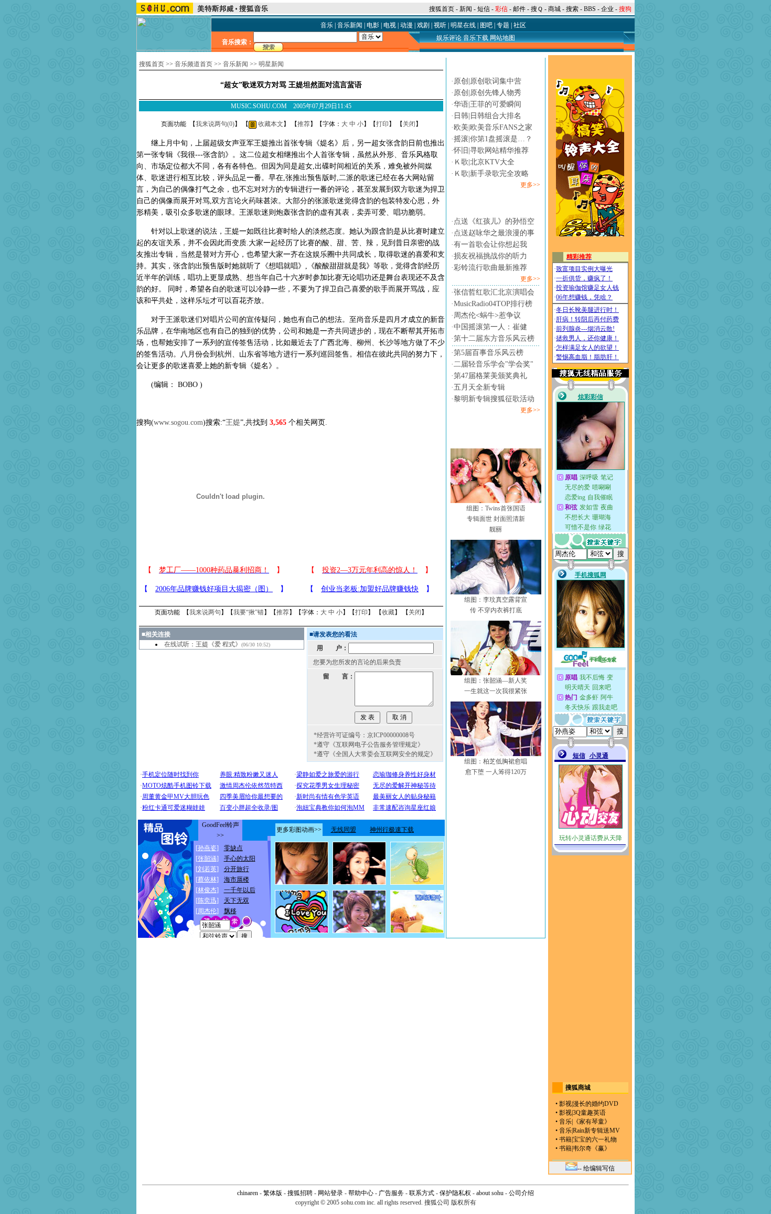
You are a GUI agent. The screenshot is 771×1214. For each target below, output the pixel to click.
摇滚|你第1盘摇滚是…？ (493, 139)
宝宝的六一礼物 (595, 1139)
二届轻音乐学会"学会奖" (493, 364)
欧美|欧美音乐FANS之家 (493, 127)
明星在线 (463, 25)
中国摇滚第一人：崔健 (490, 327)
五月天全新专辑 (479, 387)
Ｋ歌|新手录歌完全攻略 (491, 173)
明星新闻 (271, 64)
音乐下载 (475, 37)
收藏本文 (269, 124)
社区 (519, 25)
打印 (382, 124)
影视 (565, 1103)
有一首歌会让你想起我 (490, 244)
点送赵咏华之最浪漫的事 (494, 233)
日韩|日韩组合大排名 (487, 116)
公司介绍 (521, 1193)
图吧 (486, 25)
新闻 (465, 9)
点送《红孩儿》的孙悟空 (494, 221)
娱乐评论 (449, 37)
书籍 (565, 1139)
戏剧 (423, 25)
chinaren (247, 1193)
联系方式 (421, 1193)
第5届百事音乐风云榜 (488, 353)
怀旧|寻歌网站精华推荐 (491, 150)
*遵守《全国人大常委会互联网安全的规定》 (375, 754)
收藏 (388, 612)
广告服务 (391, 1193)
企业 (607, 9)
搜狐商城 (578, 1087)
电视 (389, 25)
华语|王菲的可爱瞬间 (487, 104)
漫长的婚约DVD (595, 1103)
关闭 (409, 124)
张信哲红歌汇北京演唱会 (494, 292)
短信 (483, 9)
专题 (503, 25)
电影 (373, 25)
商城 (554, 9)
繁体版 (272, 1193)
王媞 (233, 422)
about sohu (490, 1193)
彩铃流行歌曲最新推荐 (490, 267)
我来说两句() (215, 124)
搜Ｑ (537, 9)
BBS (590, 9)
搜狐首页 (441, 9)
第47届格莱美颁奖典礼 (490, 376)
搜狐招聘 (300, 1193)
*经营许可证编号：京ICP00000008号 (364, 735)
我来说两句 (205, 612)
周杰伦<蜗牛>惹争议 (487, 315)
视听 (440, 25)
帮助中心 (360, 1193)
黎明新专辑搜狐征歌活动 (494, 399)
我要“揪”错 (248, 612)
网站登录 (330, 1193)
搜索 (572, 9)
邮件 (519, 9)
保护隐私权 (455, 1193)
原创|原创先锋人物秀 (487, 93)
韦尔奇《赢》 (592, 1148)
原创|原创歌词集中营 (487, 81)
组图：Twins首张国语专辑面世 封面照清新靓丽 (496, 519)
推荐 (303, 124)
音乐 (326, 25)
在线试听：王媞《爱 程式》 (202, 644)
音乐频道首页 (193, 64)
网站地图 (502, 37)
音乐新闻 (349, 25)
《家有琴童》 (592, 1121)
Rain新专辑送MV (596, 1130)
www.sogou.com (178, 422)
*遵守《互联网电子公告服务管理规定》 (369, 744)
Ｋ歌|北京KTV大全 (484, 162)
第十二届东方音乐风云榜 (494, 338)
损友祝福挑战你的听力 (490, 256)
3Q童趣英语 (589, 1112)
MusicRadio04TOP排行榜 (493, 304)
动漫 (406, 25)
